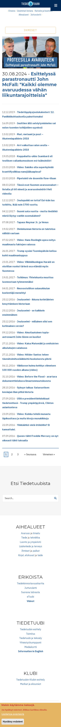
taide (40, 555)
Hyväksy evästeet (13, 721)
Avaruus (25, 533)
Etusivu (12, 11)
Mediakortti (30, 646)
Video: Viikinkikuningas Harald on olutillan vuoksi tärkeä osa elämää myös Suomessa (28, 266)
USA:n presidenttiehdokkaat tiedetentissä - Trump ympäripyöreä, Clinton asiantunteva (27, 403)
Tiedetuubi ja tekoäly (30, 638)
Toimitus (30, 633)
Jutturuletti (35, 14)
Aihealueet (24, 14)
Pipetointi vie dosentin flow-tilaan (36, 178)
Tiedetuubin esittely (30, 629)
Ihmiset (25, 550)
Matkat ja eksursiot (30, 683)
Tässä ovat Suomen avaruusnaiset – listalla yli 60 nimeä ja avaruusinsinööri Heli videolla (30, 189)
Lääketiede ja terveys (30, 546)
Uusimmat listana (25, 11)
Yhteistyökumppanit (30, 642)
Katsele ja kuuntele (44, 11)
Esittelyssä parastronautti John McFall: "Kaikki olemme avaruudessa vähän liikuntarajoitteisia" (29, 84)
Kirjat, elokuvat (26, 555)
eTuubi (30, 596)
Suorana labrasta (30, 592)
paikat (36, 550)
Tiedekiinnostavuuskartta (30, 583)
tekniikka (35, 537)
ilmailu (36, 533)
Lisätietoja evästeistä (12, 714)
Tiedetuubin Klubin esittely (30, 679)
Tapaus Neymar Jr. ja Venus (33, 222)
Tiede (24, 537)
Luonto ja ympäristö (30, 541)
